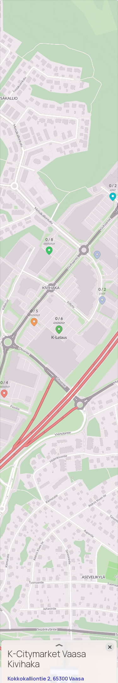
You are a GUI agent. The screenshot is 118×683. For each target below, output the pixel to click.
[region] (59, 334)
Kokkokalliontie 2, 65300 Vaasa (46, 678)
